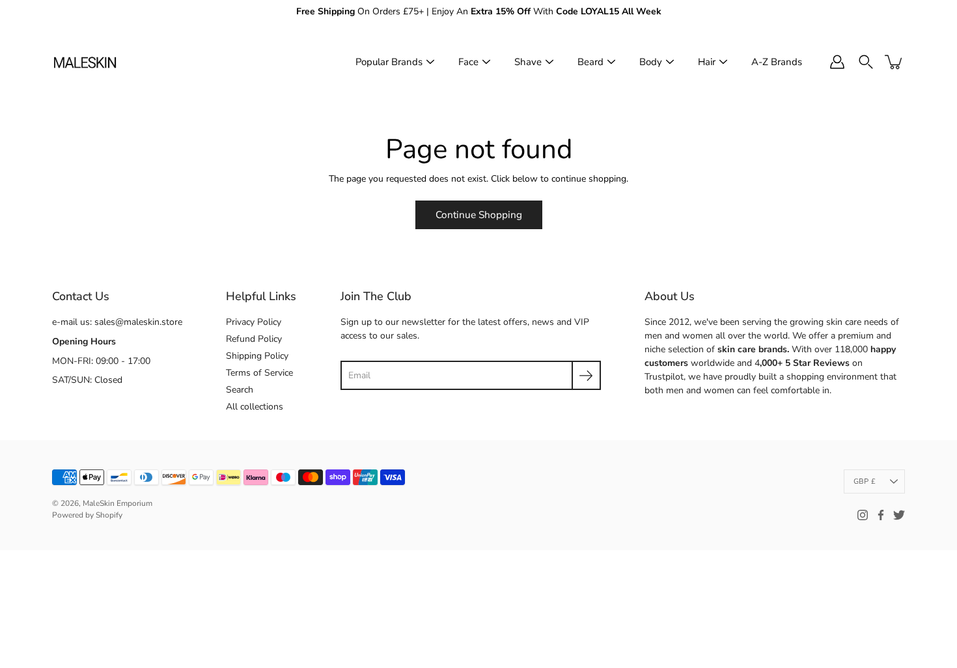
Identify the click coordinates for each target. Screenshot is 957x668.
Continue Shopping (479, 214)
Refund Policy (254, 339)
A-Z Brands (776, 61)
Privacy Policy (253, 322)
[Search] (865, 61)
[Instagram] (862, 515)
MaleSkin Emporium (117, 503)
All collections (254, 406)
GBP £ (864, 481)
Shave (528, 61)
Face (468, 61)
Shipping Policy (257, 356)
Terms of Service (259, 373)
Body (650, 61)
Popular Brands (389, 61)
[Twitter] (899, 515)
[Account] (837, 61)
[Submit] (586, 375)
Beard (590, 61)
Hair (706, 61)
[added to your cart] (894, 61)
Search (239, 389)
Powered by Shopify (87, 515)
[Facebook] (881, 515)
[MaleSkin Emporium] (84, 61)
